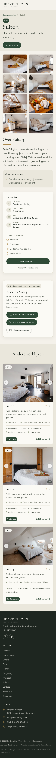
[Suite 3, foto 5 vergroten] (15, 103)
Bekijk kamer (42, 439)
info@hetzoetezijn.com (21, 330)
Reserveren (12, 45)
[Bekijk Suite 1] (28, 383)
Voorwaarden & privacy (9, 745)
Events (6, 668)
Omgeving (7, 673)
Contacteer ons (31, 268)
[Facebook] (11, 636)
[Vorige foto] (6, 382)
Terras (5, 664)
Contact (6, 687)
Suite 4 (10, 569)
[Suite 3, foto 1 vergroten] (15, 64)
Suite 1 (10, 406)
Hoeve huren (8, 655)
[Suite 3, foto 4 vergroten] (41, 83)
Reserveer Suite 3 (27, 261)
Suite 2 (10, 489)
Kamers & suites (9, 15)
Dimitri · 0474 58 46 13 (24, 315)
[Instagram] (5, 636)
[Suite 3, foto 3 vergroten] (15, 83)
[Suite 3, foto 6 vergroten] (41, 103)
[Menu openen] (50, 5)
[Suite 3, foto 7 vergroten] (15, 123)
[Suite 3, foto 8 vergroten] (41, 123)
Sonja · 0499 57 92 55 (23, 322)
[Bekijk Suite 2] (28, 466)
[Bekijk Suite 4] (28, 546)
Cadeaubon (8, 696)
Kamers (6, 650)
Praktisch (7, 678)
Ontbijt (6, 659)
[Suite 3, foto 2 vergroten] (41, 64)
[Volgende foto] (50, 382)
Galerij (5, 682)
